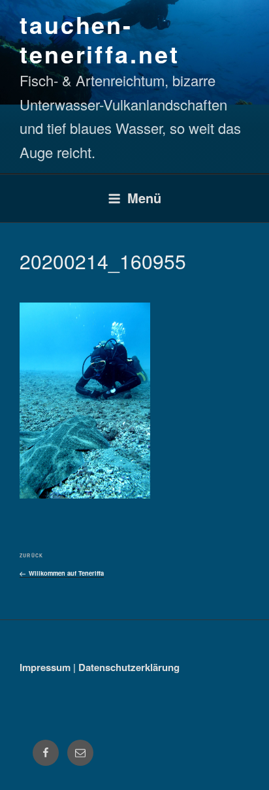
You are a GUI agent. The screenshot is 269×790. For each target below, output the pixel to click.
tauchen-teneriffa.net (99, 39)
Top (254, 772)
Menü (144, 197)
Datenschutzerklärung (129, 667)
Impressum (45, 667)
